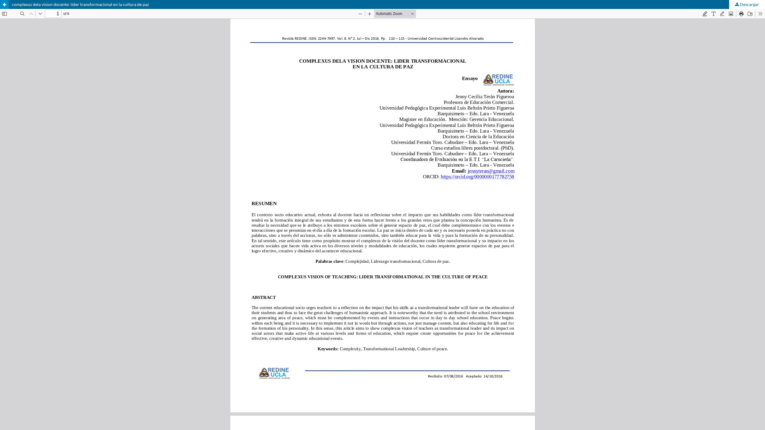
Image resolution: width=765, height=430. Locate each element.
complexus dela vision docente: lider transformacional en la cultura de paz (80, 4)
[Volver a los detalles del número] (4, 4)
